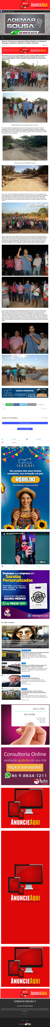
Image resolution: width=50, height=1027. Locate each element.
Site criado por (22, 1024)
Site (14, 566)
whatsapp (14, 439)
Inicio (23, 1020)
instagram (14, 442)
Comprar (39, 566)
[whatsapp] (44, 11)
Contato (26, 1020)
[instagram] (49, 11)
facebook (38, 439)
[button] (48, 37)
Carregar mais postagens (24, 428)
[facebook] (47, 11)
